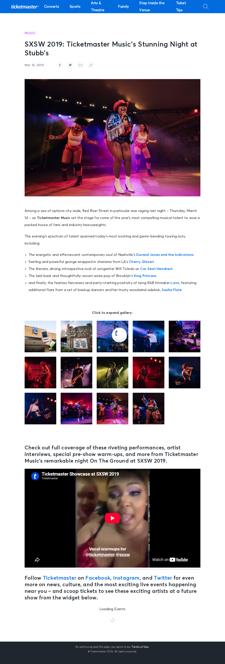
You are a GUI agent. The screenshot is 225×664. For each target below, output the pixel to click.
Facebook (97, 578)
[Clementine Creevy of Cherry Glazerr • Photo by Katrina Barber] (40, 372)
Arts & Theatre (97, 6)
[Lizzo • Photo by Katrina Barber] (76, 408)
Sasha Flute (172, 290)
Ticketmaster (59, 578)
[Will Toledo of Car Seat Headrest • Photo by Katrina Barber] (112, 372)
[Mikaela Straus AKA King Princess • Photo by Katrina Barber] (40, 408)
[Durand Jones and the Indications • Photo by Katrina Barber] (185, 336)
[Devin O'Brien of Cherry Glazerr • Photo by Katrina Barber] (76, 372)
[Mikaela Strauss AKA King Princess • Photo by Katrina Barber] (185, 372)
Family (123, 6)
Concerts (51, 6)
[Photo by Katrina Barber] (40, 336)
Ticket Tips (181, 6)
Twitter (163, 578)
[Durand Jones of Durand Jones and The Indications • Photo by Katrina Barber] (149, 336)
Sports (75, 6)
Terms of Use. (140, 647)
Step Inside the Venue (151, 6)
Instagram (126, 578)
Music (30, 33)
